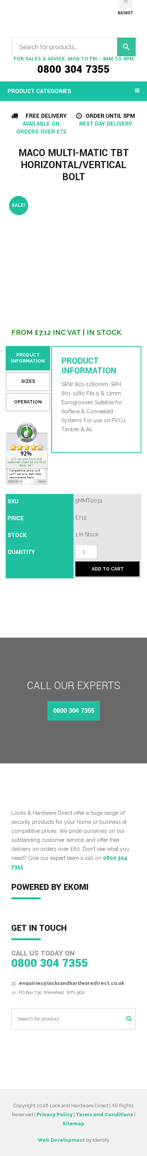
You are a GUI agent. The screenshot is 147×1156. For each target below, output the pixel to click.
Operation (28, 402)
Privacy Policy (54, 1114)
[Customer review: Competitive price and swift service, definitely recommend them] (27, 454)
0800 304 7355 (73, 69)
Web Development (61, 1140)
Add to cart (108, 569)
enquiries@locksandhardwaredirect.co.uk (71, 983)
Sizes (28, 381)
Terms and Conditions (104, 1114)
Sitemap (73, 1123)
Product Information (28, 358)
